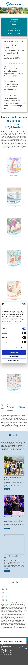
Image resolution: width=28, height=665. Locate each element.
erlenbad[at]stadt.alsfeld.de (7, 652)
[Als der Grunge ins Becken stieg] (14, 544)
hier (20, 427)
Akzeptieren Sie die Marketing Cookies (12, 641)
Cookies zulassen (14, 352)
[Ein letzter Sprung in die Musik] (14, 505)
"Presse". (24, 448)
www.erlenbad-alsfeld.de (6, 654)
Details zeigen (20, 347)
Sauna (14, 29)
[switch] (24, 333)
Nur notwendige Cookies (14, 360)
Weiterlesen (7, 489)
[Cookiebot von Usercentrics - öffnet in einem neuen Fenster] (20, 304)
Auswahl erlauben (14, 356)
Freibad (14, 24)
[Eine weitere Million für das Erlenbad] (14, 465)
